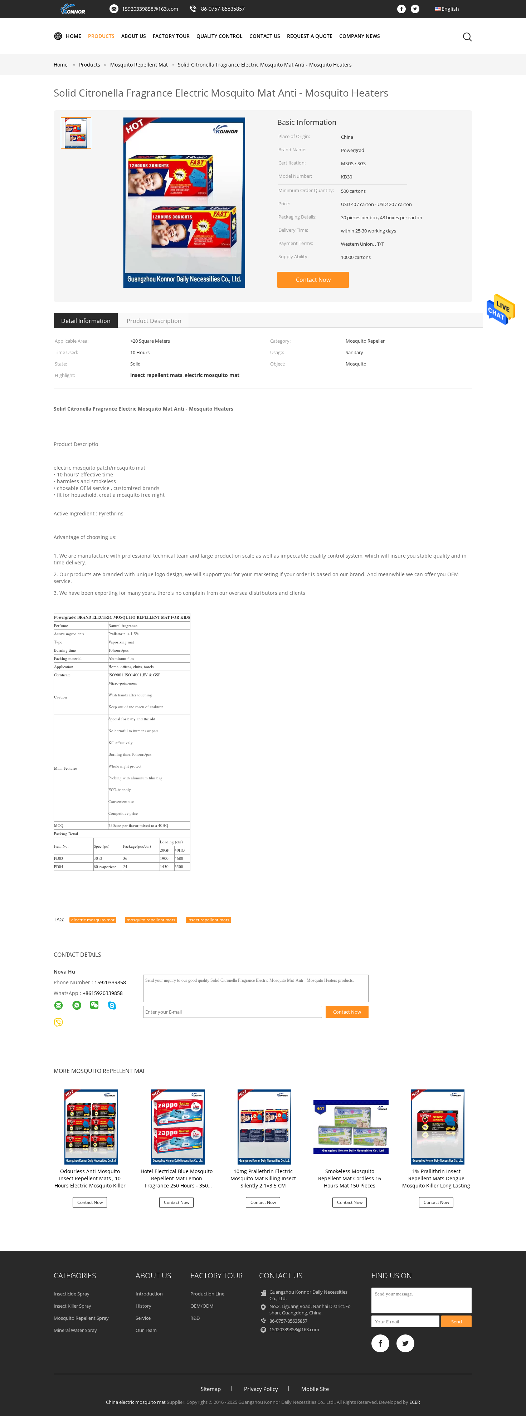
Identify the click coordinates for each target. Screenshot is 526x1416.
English (450, 8)
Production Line (207, 1293)
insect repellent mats (208, 920)
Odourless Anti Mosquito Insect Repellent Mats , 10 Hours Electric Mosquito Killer (90, 1178)
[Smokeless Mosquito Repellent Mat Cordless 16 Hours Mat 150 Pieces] (351, 1126)
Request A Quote (309, 36)
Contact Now (313, 280)
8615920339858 (104, 993)
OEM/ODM (202, 1306)
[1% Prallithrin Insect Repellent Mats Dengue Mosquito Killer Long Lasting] (437, 1126)
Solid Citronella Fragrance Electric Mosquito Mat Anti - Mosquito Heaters (265, 64)
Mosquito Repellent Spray (81, 1318)
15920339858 (110, 982)
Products (101, 36)
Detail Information (86, 321)
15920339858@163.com (150, 8)
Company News (359, 36)
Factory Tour (171, 36)
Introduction (149, 1293)
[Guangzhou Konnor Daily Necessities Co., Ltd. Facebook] (403, 9)
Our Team (146, 1330)
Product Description (154, 321)
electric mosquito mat (93, 920)
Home (73, 36)
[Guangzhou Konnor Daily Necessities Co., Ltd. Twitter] (416, 9)
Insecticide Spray (71, 1293)
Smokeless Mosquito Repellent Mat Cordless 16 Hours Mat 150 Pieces (349, 1178)
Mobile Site (315, 1388)
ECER (414, 1402)
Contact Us (264, 36)
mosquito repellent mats (151, 920)
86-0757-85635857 (223, 9)
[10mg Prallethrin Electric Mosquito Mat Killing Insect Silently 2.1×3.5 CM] (264, 1126)
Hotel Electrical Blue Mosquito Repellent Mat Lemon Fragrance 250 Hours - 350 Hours (177, 1182)
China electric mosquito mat (136, 1402)
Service (143, 1318)
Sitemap (211, 1388)
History (143, 1306)
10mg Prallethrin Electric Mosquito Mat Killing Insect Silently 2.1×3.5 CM (263, 1178)
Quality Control (219, 36)
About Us (133, 36)
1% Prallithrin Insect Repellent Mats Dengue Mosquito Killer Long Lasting (436, 1178)
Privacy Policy (261, 1388)
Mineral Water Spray (75, 1330)
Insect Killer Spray (72, 1306)
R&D (195, 1318)
